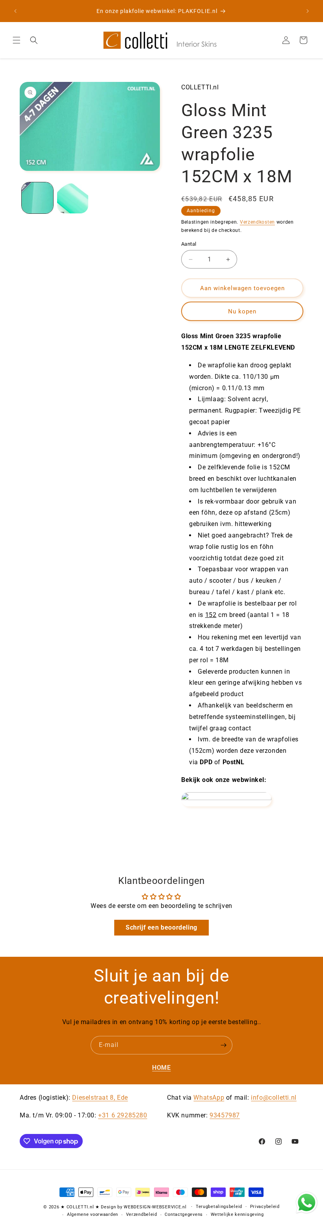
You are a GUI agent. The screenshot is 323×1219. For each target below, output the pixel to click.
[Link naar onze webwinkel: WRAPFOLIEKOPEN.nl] (226, 798)
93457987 (225, 1115)
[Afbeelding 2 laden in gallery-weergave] (73, 198)
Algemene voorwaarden (92, 1214)
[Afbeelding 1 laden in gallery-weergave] (37, 198)
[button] (16, 40)
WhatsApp (208, 1097)
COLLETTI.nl (80, 1207)
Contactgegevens (184, 1214)
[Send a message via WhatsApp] (306, 1202)
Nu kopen (242, 311)
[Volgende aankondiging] (307, 11)
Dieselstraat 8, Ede (100, 1097)
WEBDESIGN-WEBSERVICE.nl (155, 1207)
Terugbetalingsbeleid (219, 1206)
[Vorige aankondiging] (15, 11)
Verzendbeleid (141, 1214)
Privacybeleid (265, 1206)
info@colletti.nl (274, 1097)
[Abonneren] (223, 1045)
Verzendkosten (257, 222)
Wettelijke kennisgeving (237, 1214)
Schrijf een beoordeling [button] (161, 927)
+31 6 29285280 (122, 1115)
